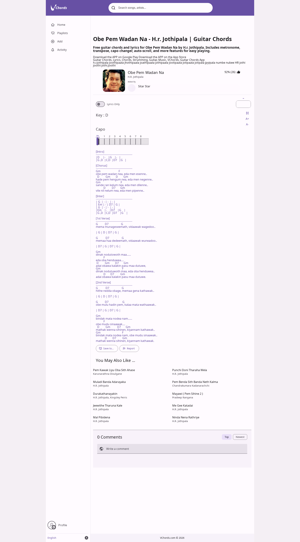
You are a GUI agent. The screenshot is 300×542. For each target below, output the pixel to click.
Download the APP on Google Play (116, 57)
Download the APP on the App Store (162, 57)
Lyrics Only (113, 104)
